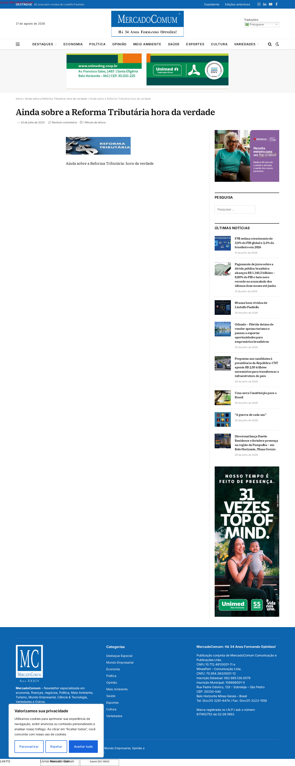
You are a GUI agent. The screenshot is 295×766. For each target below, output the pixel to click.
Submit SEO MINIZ (99, 761)
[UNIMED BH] (247, 615)
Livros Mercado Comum (17, 2)
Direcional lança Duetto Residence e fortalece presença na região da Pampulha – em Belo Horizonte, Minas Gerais (256, 442)
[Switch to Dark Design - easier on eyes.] (276, 44)
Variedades (245, 44)
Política (97, 44)
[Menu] (18, 44)
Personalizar (28, 746)
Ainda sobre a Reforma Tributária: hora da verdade (56, 98)
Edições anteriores (237, 4)
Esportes (195, 44)
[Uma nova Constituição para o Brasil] (223, 397)
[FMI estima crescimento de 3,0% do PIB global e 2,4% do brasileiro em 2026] (223, 243)
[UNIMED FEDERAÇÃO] (147, 71)
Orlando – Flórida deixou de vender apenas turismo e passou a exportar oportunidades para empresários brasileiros (254, 333)
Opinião (119, 44)
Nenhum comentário (64, 122)
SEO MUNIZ (19, 761)
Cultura (219, 44)
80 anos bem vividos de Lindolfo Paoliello (59, 4)
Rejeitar (56, 746)
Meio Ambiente (147, 44)
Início (19, 98)
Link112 (5, 761)
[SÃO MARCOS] (247, 180)
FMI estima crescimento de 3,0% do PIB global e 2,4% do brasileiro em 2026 (254, 243)
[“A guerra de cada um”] (223, 419)
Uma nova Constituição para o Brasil (255, 395)
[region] (56, 730)
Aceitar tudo (83, 746)
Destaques (42, 44)
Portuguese (256, 24)
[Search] (270, 44)
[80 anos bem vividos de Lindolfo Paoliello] (223, 307)
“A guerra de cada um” (250, 415)
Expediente (211, 4)
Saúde (174, 44)
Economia (73, 44)
